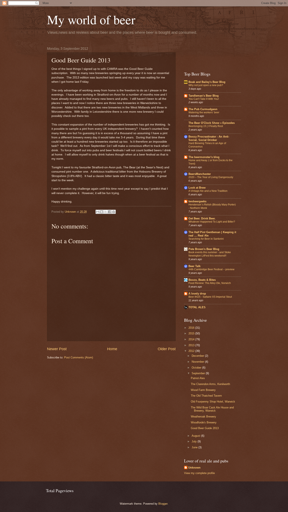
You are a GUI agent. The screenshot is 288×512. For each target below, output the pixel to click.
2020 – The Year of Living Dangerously (210, 177)
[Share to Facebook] (110, 212)
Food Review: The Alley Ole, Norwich (209, 283)
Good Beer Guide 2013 (205, 428)
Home (112, 349)
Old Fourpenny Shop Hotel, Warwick (213, 401)
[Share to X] (106, 212)
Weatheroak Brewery (203, 416)
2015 (191, 333)
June (195, 447)
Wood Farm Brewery (203, 390)
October (197, 367)
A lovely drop (197, 293)
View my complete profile (199, 473)
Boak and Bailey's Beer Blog (206, 82)
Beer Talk (194, 266)
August (196, 435)
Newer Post (57, 349)
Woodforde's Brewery (204, 422)
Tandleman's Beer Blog (203, 95)
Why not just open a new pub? (205, 85)
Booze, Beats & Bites (202, 279)
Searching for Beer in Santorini (206, 238)
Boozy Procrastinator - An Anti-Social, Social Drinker (208, 138)
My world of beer (91, 19)
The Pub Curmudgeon (202, 109)
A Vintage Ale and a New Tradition (207, 190)
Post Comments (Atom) (78, 357)
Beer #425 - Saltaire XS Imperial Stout (210, 296)
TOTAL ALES (197, 307)
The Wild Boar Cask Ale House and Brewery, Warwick (212, 409)
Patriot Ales (198, 378)
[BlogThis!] (102, 212)
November (198, 361)
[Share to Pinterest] (114, 212)
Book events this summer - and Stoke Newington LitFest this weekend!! (209, 254)
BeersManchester (199, 174)
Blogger (162, 503)
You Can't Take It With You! (203, 98)
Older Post (167, 349)
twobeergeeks (197, 201)
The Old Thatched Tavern (206, 395)
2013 (191, 345)
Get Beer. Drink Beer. (201, 218)
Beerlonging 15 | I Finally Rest (205, 126)
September (199, 373)
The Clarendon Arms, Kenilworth (210, 384)
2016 (191, 327)
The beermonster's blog (203, 157)
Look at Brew (197, 187)
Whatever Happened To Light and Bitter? (211, 221)
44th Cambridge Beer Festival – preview (211, 269)
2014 (191, 339)
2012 (191, 351)
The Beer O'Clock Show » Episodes (211, 122)
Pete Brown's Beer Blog (203, 249)
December (198, 355)
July (195, 441)
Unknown (194, 467)
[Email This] (98, 212)
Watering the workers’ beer (203, 112)
